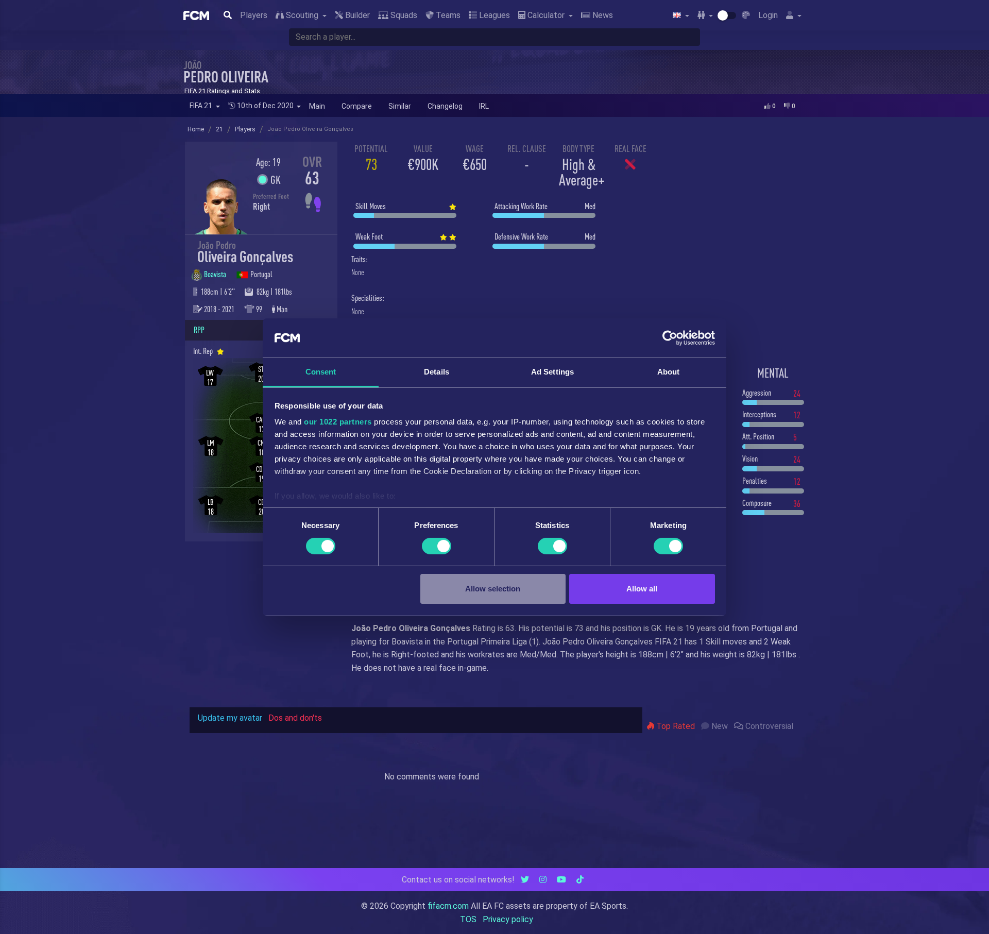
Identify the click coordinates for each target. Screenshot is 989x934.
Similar (399, 106)
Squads (402, 15)
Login (768, 15)
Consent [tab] (320, 371)
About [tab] (668, 371)
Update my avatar (230, 718)
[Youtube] (561, 880)
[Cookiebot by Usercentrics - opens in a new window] (670, 338)
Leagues (493, 15)
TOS (468, 919)
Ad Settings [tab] (552, 371)
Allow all (641, 588)
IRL (484, 106)
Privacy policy (508, 919)
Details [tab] (436, 371)
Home (195, 129)
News (601, 15)
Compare (357, 106)
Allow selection (492, 588)
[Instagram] (543, 880)
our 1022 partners (338, 421)
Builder (356, 15)
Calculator (546, 15)
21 (219, 129)
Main (317, 106)
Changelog (445, 106)
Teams (447, 15)
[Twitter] (525, 880)
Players (253, 15)
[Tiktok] (580, 880)
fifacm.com (448, 906)
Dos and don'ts (295, 718)
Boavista (216, 274)
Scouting (302, 15)
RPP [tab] (199, 329)
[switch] (436, 546)
